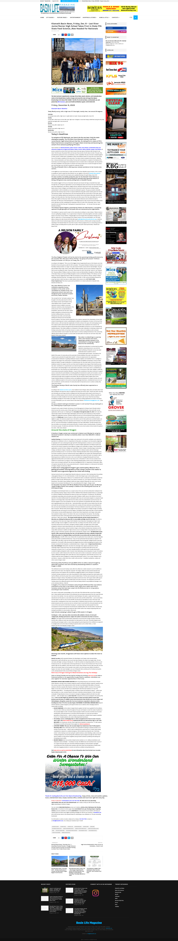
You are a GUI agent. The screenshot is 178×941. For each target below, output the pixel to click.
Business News (85, 826)
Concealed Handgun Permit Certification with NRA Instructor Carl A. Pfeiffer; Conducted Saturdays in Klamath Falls (80, 911)
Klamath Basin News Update (68, 828)
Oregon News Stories (83, 830)
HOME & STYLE (103, 17)
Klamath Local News (119, 888)
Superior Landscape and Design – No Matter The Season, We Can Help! (55, 889)
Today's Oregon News (56, 832)
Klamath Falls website (94, 173)
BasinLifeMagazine (78, 826)
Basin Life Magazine (89, 923)
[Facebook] (130, 17)
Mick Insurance (61, 101)
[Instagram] (132, 17)
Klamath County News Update (80, 828)
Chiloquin (117, 896)
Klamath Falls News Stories (93, 828)
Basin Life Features (119, 890)
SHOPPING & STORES (89, 17)
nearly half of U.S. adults (88, 729)
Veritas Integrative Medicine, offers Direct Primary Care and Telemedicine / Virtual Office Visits (56, 898)
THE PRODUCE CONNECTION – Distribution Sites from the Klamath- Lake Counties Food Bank (94, 870)
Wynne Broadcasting (66, 832)
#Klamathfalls (63, 826)
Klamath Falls (118, 892)
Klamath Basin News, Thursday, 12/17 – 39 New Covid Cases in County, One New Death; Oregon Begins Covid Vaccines (59, 870)
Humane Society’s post (65, 389)
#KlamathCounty (55, 826)
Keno (116, 904)
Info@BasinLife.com (91, 933)
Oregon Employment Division (71, 830)
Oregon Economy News (60, 830)
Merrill (116, 894)
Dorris (116, 902)
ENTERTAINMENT (75, 17)
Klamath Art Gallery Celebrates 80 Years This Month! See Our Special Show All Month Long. (80, 901)
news (53, 830)
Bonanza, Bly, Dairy (119, 900)
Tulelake (117, 906)
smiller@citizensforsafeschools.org (87, 219)
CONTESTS (115, 17)
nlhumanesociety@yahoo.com (91, 400)
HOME (42, 17)
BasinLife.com (70, 826)
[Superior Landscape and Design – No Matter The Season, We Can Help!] (45, 890)
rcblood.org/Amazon (84, 724)
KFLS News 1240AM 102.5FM (56, 828)
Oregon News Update (93, 830)
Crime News (92, 826)
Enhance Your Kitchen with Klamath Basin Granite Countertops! (96, 1)
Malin (116, 898)
